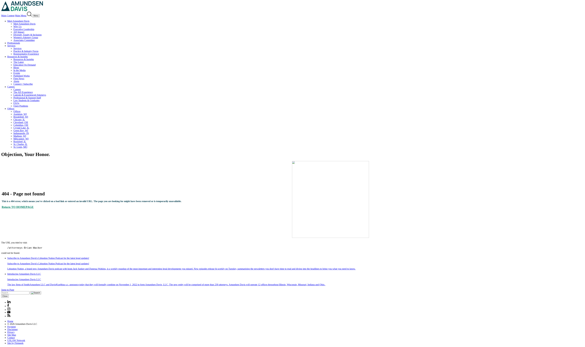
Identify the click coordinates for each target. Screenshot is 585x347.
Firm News (18, 78)
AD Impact (18, 32)
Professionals (13, 43)
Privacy (11, 332)
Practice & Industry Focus (25, 51)
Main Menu (20, 15)
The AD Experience (23, 92)
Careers (11, 86)
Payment (11, 326)
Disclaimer (12, 329)
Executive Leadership (23, 29)
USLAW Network (16, 340)
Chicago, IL (19, 119)
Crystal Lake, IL (21, 128)
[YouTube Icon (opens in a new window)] (8, 312)
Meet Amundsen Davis (18, 21)
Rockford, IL (19, 141)
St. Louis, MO (20, 147)
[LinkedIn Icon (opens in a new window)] (9, 302)
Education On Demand (24, 65)
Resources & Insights (17, 56)
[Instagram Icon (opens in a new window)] (9, 309)
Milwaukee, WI (20, 138)
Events (16, 73)
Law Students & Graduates (26, 100)
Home (10, 321)
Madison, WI (19, 136)
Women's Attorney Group (25, 37)
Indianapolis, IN (21, 133)
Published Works (21, 76)
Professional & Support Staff (27, 97)
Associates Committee (24, 40)
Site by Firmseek (15, 343)
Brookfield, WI (20, 117)
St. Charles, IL (20, 144)
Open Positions (20, 106)
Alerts (16, 81)
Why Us (17, 26)
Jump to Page (7, 289)
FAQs (16, 103)
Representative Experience (26, 54)
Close (4, 296)
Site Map (11, 335)
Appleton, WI (20, 114)
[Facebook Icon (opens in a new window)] (8, 306)
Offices (10, 108)
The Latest (18, 62)
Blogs (16, 67)
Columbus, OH (20, 125)
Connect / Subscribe (23, 84)
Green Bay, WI (20, 130)
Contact (11, 337)
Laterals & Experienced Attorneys (29, 95)
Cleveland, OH (20, 122)
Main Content (7, 15)
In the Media (19, 70)
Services (11, 45)
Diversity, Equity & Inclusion (27, 34)
